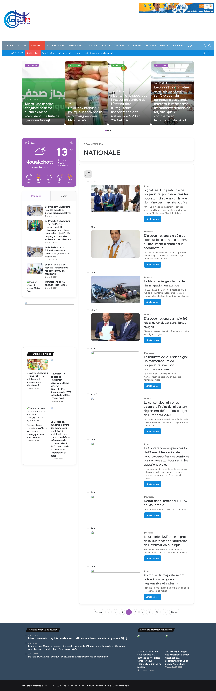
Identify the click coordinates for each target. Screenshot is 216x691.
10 (149, 612)
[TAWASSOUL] (17, 20)
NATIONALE (37, 45)
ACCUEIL (9, 45)
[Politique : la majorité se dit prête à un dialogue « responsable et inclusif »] (115, 583)
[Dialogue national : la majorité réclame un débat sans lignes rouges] (115, 327)
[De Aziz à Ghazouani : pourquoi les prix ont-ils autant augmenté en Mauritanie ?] (86, 93)
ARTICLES (150, 45)
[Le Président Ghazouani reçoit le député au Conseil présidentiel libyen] (35, 210)
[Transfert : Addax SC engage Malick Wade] (35, 286)
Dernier (174, 612)
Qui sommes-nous (121, 686)
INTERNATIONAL (55, 45)
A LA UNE (22, 45)
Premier (98, 612)
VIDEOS (164, 45)
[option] (43, 93)
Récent (63, 196)
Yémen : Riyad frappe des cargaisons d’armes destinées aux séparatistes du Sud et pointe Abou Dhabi (177, 657)
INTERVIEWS (134, 45)
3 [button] (110, 130)
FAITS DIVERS (75, 45)
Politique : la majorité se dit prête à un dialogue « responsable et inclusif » (164, 579)
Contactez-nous (103, 686)
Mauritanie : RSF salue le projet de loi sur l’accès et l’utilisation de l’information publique (166, 541)
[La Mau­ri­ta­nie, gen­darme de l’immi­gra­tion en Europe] (115, 289)
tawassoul (150, 186)
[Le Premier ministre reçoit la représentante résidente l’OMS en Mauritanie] (35, 268)
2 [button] (108, 130)
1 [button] (106, 130)
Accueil (89, 144)
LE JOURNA (178, 45)
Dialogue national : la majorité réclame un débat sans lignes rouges (165, 323)
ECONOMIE (92, 45)
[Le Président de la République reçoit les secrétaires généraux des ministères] (35, 251)
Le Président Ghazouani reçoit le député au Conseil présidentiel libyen (58, 210)
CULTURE (107, 45)
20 (157, 612)
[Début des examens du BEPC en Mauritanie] (115, 509)
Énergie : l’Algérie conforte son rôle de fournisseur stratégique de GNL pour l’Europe (37, 431)
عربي (190, 45)
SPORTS (120, 45)
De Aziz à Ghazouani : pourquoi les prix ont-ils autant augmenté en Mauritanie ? (37, 379)
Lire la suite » (152, 219)
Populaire (36, 196)
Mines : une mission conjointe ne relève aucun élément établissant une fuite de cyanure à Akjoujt (42, 112)
